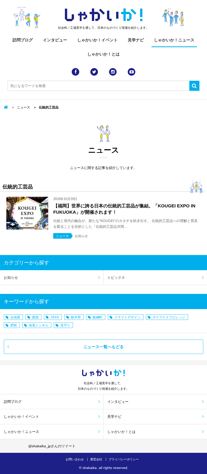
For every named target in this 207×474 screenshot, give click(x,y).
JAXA (54, 317)
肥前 (13, 325)
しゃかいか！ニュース (174, 40)
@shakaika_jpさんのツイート (51, 446)
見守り (65, 325)
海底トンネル (38, 325)
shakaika (90, 468)
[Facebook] (75, 72)
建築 (35, 317)
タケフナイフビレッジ (168, 317)
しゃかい (103, 15)
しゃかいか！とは (103, 54)
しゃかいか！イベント (97, 40)
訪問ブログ (23, 40)
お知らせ (11, 277)
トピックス (116, 277)
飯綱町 (97, 317)
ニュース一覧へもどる (103, 347)
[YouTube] (131, 72)
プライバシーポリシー (124, 459)
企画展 (15, 317)
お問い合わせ (75, 459)
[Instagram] (113, 72)
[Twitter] (94, 72)
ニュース (23, 107)
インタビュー (55, 40)
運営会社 (96, 459)
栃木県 (76, 317)
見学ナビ (136, 40)
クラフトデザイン (127, 317)
